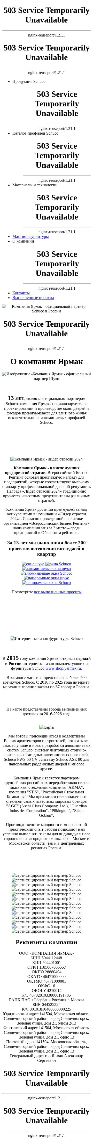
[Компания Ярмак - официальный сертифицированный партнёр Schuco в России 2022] (46, 894)
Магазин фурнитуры (30, 236)
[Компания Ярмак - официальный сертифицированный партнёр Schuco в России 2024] (46, 884)
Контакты (21, 293)
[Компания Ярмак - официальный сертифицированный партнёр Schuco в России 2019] (46, 908)
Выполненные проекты (33, 297)
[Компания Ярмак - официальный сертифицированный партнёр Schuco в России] (46, 917)
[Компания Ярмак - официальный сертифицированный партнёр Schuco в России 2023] (46, 889)
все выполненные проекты (58, 592)
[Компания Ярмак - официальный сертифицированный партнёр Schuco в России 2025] (46, 880)
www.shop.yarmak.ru (63, 668)
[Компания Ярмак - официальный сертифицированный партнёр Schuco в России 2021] (46, 898)
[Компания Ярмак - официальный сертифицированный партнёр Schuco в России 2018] (46, 912)
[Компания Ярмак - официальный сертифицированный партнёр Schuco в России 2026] (46, 875)
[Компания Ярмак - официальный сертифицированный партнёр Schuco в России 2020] (46, 903)
